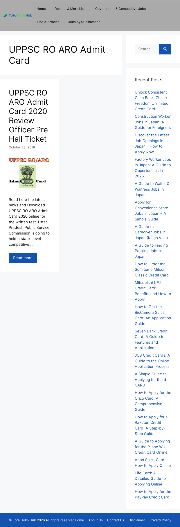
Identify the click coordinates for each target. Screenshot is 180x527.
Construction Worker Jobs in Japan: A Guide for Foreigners (153, 122)
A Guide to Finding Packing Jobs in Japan (151, 251)
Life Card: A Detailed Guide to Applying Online (150, 478)
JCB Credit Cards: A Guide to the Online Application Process (152, 361)
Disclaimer (137, 520)
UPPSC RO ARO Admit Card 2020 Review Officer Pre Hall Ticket (28, 115)
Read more (22, 258)
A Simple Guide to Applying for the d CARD (151, 379)
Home (41, 9)
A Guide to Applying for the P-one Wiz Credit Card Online (152, 447)
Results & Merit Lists (70, 9)
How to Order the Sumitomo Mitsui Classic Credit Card (152, 269)
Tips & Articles (48, 22)
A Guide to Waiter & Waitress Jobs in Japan (152, 189)
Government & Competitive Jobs (120, 9)
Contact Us (115, 520)
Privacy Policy (160, 520)
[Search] (165, 49)
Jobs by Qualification (84, 22)
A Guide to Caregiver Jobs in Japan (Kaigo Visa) (151, 232)
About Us (95, 520)
